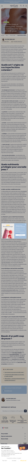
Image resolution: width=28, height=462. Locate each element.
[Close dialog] (25, 224)
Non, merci (20, 236)
